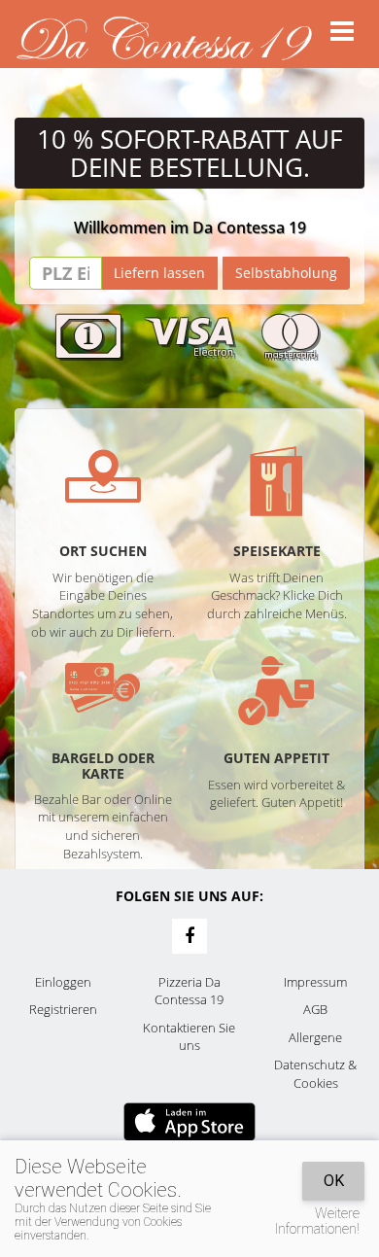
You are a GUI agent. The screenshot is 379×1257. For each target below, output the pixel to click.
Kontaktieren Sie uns (189, 1037)
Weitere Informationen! (317, 1221)
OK (334, 1180)
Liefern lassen (159, 272)
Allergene (315, 1037)
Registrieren (63, 1009)
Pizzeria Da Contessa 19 (189, 991)
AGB (315, 1009)
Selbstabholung (286, 272)
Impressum (315, 982)
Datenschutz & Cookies (315, 1074)
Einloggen (63, 982)
